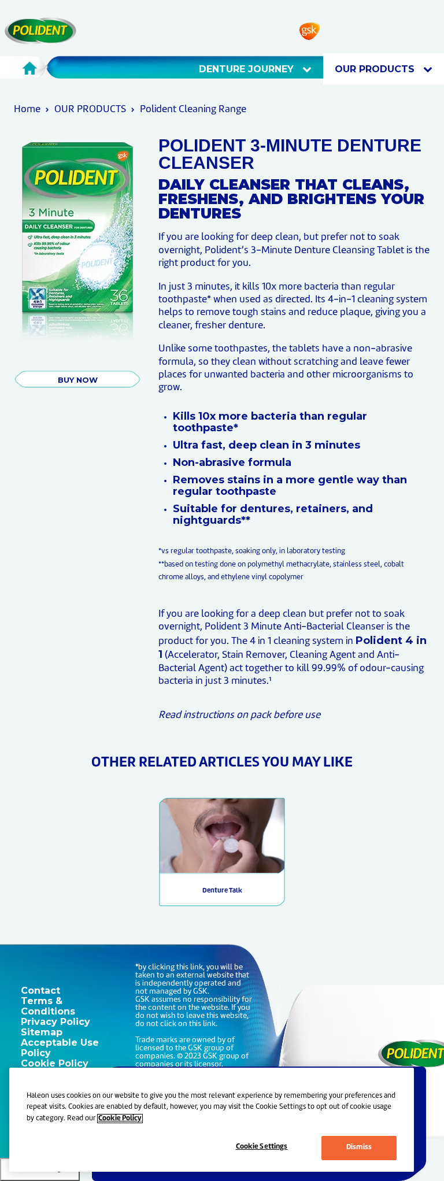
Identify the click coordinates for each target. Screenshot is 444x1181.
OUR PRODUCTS (376, 69)
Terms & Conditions (48, 1006)
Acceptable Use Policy (60, 1047)
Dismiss (359, 1147)
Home (27, 109)
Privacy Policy (55, 1021)
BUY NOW (78, 379)
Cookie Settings (262, 1146)
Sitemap (41, 1032)
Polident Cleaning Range (193, 109)
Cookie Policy (54, 1063)
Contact (40, 990)
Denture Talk (222, 891)
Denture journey (248, 69)
